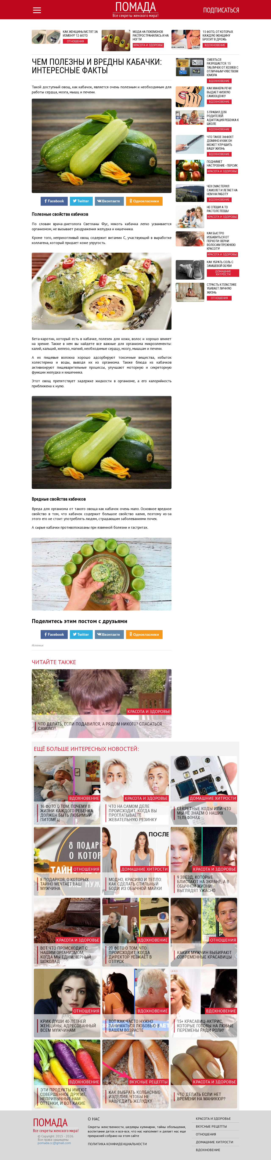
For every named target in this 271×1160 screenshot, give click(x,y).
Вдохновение (208, 1150)
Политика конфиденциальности (117, 1144)
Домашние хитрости (214, 1142)
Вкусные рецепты (211, 1126)
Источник (37, 645)
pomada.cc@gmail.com (54, 1143)
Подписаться (221, 10)
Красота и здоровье (213, 1118)
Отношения (206, 1134)
